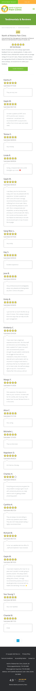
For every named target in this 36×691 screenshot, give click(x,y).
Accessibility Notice (20, 658)
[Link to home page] (16, 9)
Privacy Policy (26, 654)
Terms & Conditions (7, 658)
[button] (9, 2)
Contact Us (31, 658)
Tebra (25, 684)
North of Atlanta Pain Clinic (8, 27)
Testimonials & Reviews (24, 27)
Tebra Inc (17, 654)
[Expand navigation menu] (34, 9)
